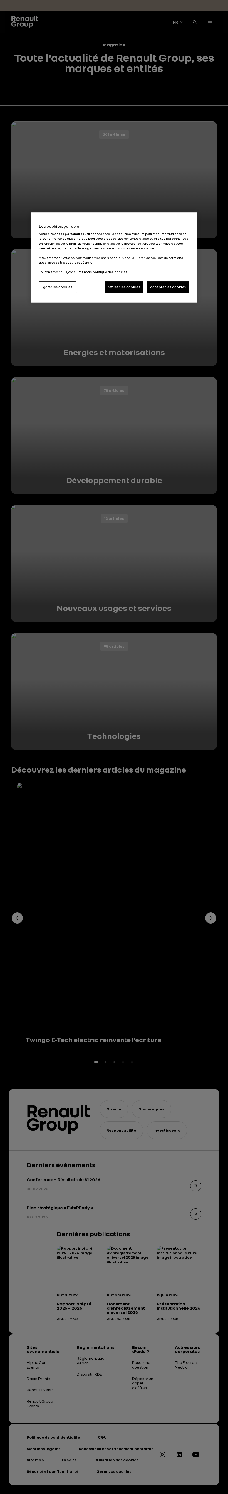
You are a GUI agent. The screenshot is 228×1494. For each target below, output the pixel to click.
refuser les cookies (124, 287)
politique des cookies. (110, 272)
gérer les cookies (58, 287)
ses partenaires (71, 234)
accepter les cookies (168, 287)
